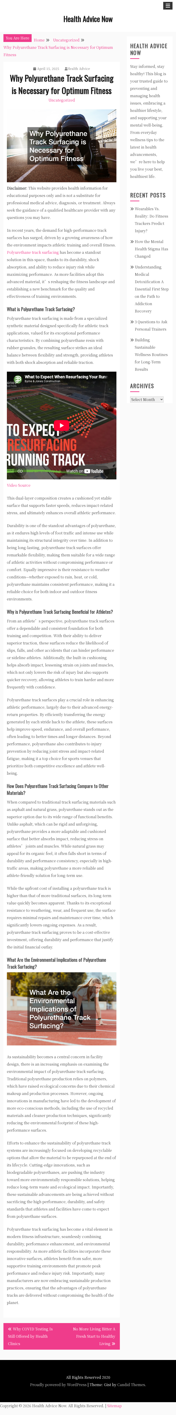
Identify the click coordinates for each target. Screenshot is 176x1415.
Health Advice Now (88, 18)
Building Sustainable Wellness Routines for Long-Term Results (151, 354)
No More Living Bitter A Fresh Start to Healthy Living (94, 1336)
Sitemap (114, 1405)
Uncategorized (61, 100)
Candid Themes (131, 1384)
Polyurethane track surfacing (33, 252)
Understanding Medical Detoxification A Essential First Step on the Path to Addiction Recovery (152, 289)
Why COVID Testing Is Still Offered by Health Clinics (30, 1336)
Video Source (18, 485)
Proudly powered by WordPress (58, 1384)
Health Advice (78, 68)
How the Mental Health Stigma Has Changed (151, 249)
